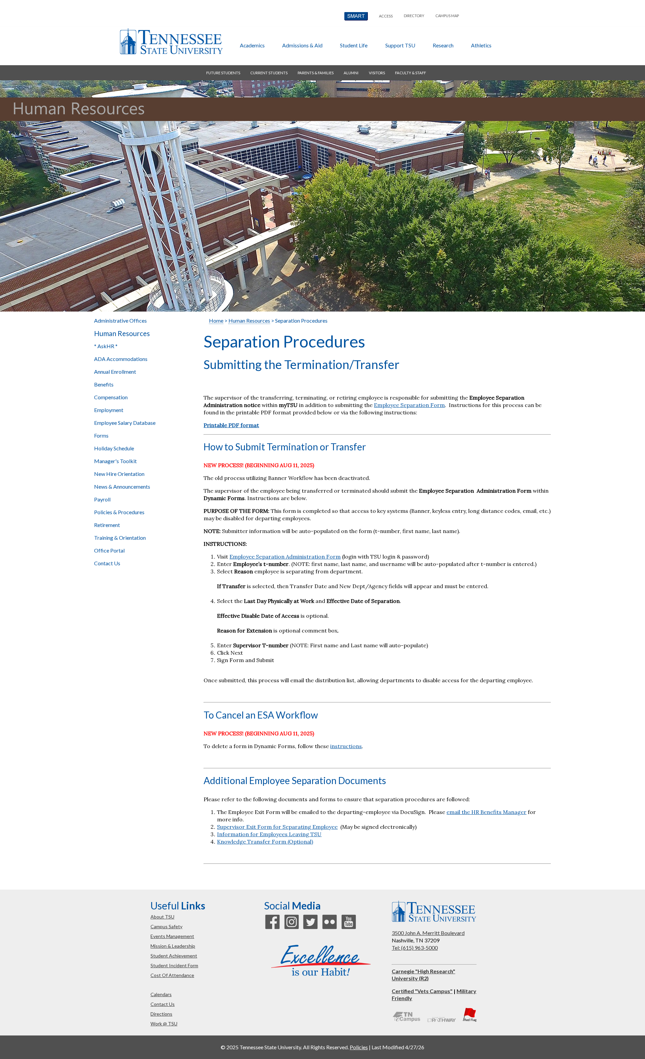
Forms (101, 435)
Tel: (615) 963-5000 (415, 947)
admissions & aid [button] (302, 45)
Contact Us (107, 563)
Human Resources (122, 333)
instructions (346, 746)
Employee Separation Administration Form (285, 556)
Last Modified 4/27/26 (398, 1047)
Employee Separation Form (409, 405)
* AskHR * (106, 346)
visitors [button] (377, 73)
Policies (359, 1047)
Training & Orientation (120, 537)
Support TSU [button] (400, 45)
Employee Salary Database (125, 422)
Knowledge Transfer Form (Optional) (265, 841)
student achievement (173, 956)
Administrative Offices (120, 320)
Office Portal (109, 550)
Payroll (102, 499)
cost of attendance (172, 975)
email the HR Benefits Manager (486, 812)
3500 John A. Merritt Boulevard (428, 933)
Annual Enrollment (115, 371)
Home (216, 320)
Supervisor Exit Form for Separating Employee (277, 826)
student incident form (174, 965)
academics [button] (252, 45)
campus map (447, 15)
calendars (161, 994)
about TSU (162, 917)
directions (161, 1014)
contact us (162, 1004)
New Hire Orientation (119, 474)
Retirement (107, 525)
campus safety (166, 926)
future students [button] (223, 73)
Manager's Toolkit (115, 461)
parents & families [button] (316, 73)
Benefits (104, 384)
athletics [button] (481, 45)
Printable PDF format (231, 425)
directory (414, 15)
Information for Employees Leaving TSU (269, 834)
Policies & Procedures (119, 512)
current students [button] (269, 73)
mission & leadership (172, 946)
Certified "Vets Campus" (422, 991)
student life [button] (354, 45)
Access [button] (386, 16)
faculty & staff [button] (410, 73)
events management (172, 936)
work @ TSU (163, 1023)
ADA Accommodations (120, 359)
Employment (108, 410)
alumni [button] (351, 73)
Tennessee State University (171, 41)
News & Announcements (122, 486)
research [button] (443, 45)
